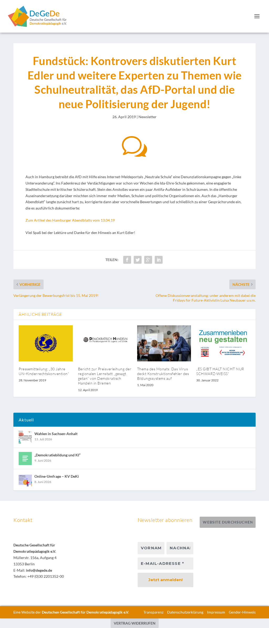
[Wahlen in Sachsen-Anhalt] (25, 437)
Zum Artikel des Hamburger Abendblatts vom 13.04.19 (70, 220)
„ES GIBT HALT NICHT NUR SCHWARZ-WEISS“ (220, 371)
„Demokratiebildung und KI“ (57, 455)
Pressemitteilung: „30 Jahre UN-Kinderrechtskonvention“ (44, 371)
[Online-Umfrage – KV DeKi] (25, 479)
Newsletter (147, 116)
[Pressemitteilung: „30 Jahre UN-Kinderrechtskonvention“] (46, 343)
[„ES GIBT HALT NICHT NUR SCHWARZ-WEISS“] (223, 343)
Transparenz (153, 612)
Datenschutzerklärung (185, 612)
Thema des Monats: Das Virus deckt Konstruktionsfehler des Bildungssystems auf (163, 374)
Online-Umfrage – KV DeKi (56, 476)
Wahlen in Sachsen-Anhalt (55, 433)
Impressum (216, 612)
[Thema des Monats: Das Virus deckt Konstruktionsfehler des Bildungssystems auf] (164, 343)
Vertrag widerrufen (135, 623)
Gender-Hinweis (242, 612)
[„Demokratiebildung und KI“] (25, 458)
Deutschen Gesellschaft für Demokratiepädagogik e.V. (85, 612)
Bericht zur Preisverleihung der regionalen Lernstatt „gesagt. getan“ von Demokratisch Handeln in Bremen (105, 376)
